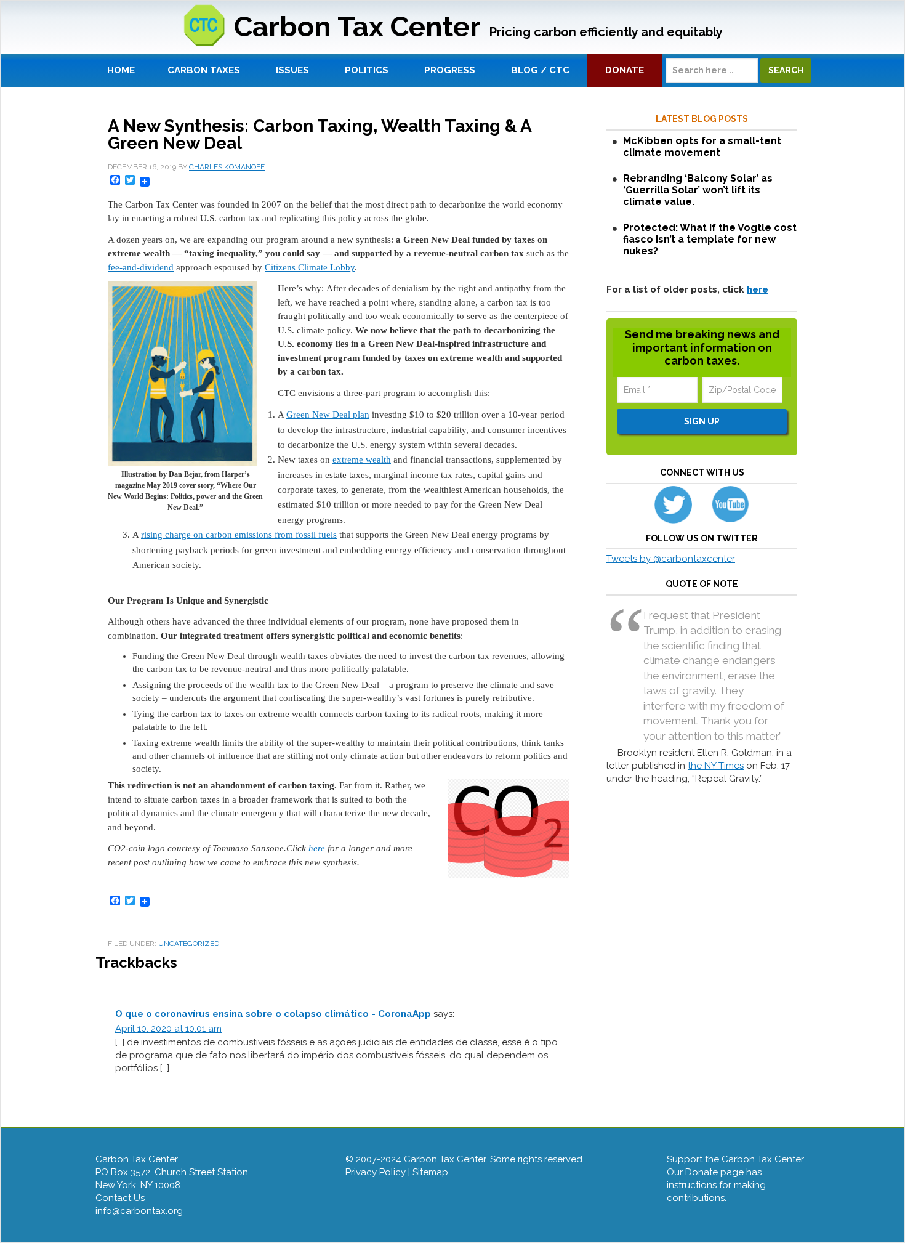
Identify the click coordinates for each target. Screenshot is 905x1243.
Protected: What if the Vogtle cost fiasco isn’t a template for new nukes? (710, 239)
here (316, 848)
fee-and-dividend (141, 267)
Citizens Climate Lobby (310, 267)
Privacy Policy (375, 1172)
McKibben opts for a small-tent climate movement (702, 146)
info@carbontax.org (139, 1211)
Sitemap (430, 1172)
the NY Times (716, 765)
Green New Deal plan (327, 414)
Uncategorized (188, 943)
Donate (701, 1172)
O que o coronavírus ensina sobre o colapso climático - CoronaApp (273, 1013)
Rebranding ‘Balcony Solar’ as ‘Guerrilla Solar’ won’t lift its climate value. (698, 190)
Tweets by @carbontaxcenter (670, 558)
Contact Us (120, 1198)
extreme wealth (361, 459)
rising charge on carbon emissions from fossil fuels (239, 535)
